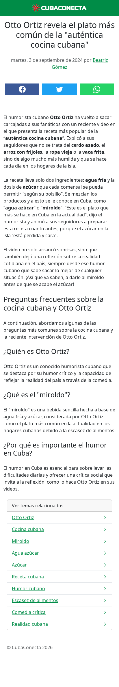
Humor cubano (28, 588)
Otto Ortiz (23, 517)
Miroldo (20, 541)
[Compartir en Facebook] (22, 89)
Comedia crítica (29, 612)
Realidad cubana (30, 624)
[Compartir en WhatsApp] (97, 89)
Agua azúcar (25, 553)
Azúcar (19, 565)
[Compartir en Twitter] (59, 89)
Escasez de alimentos (35, 600)
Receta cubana (28, 576)
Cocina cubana (28, 529)
